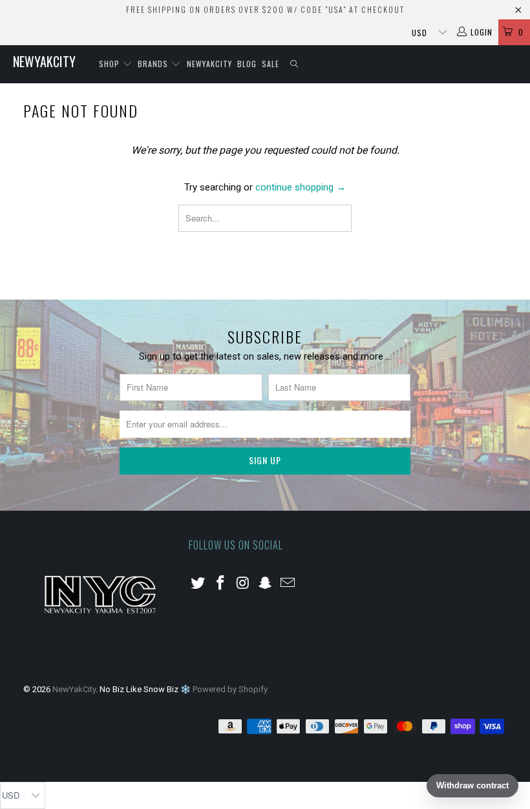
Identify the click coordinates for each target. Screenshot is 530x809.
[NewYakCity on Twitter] (198, 583)
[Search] (295, 64)
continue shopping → (300, 187)
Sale (270, 63)
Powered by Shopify (230, 689)
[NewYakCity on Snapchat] (265, 583)
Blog (247, 63)
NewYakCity (44, 61)
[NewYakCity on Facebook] (221, 583)
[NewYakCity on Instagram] (243, 583)
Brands (154, 63)
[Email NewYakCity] (288, 583)
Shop (110, 63)
